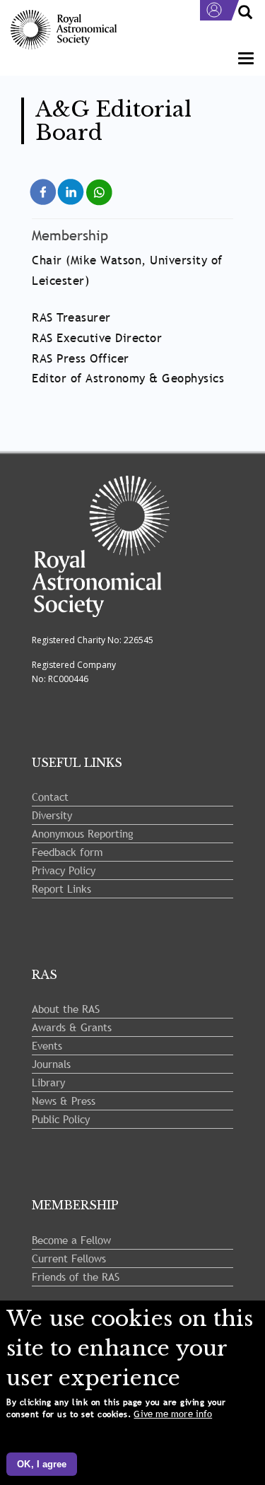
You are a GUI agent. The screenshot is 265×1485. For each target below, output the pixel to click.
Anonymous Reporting (83, 833)
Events (47, 1045)
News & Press (63, 1100)
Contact (50, 797)
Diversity (52, 815)
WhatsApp (100, 184)
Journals (51, 1064)
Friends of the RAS (75, 1276)
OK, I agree (41, 1464)
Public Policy (61, 1119)
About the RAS (66, 1009)
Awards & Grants (72, 1027)
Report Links (61, 888)
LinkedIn (72, 184)
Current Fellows (69, 1258)
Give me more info (173, 1414)
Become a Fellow (71, 1240)
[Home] (63, 30)
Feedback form (67, 852)
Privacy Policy (63, 870)
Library (48, 1082)
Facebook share (43, 190)
